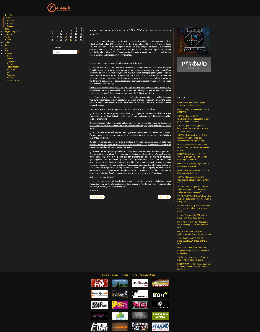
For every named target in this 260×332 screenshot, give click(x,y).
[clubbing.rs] (160, 283)
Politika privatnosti (147, 275)
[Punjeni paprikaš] (120, 326)
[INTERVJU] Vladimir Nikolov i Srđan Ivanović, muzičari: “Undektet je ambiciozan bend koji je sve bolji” (192, 138)
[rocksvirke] (140, 315)
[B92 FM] (99, 283)
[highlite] (99, 316)
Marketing (125, 275)
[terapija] (99, 294)
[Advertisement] (162, 6)
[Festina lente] (99, 326)
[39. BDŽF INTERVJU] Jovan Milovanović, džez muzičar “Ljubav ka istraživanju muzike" (194, 208)
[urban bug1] (160, 294)
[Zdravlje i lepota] (160, 316)
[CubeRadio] (160, 305)
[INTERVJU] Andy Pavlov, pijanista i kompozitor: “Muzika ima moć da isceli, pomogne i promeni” (193, 128)
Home (134, 275)
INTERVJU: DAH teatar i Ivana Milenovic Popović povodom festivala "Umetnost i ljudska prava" (193, 266)
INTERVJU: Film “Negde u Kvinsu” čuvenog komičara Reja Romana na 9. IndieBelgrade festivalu (192, 157)
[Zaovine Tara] (120, 283)
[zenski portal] (140, 305)
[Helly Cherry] (140, 326)
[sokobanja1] (120, 316)
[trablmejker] (140, 294)
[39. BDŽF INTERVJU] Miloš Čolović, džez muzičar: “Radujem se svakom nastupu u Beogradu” (194, 199)
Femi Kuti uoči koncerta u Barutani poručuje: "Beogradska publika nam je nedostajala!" (193, 250)
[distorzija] (140, 283)
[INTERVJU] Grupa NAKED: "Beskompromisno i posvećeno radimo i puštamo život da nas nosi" (193, 119)
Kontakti (105, 275)
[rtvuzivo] (160, 326)
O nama (115, 275)
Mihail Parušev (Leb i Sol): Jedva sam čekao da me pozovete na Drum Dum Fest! (192, 224)
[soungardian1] (99, 305)
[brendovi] (120, 294)
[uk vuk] (120, 305)
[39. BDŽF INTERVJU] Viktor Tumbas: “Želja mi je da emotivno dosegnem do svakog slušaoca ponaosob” (193, 189)
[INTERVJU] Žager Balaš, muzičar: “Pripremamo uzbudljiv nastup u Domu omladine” (193, 180)
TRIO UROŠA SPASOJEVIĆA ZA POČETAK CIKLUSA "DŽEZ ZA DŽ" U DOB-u (192, 241)
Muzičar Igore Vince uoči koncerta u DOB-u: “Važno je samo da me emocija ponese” (193, 147)
